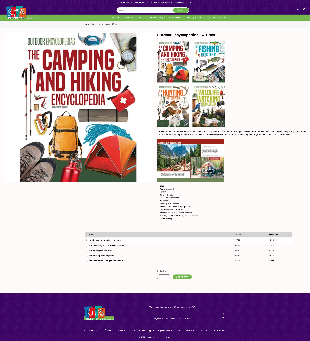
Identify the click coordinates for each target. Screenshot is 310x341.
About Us (115, 17)
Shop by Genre (193, 17)
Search (181, 10)
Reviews (222, 17)
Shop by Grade (175, 17)
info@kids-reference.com (142, 2)
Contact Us (210, 17)
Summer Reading (156, 17)
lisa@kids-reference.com (164, 319)
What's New (128, 17)
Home (86, 24)
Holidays (140, 17)
